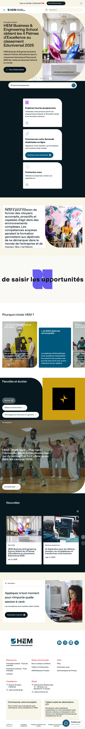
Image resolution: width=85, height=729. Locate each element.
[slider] (20, 295)
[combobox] (42, 85)
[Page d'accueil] (21, 650)
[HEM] (16, 10)
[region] (42, 279)
